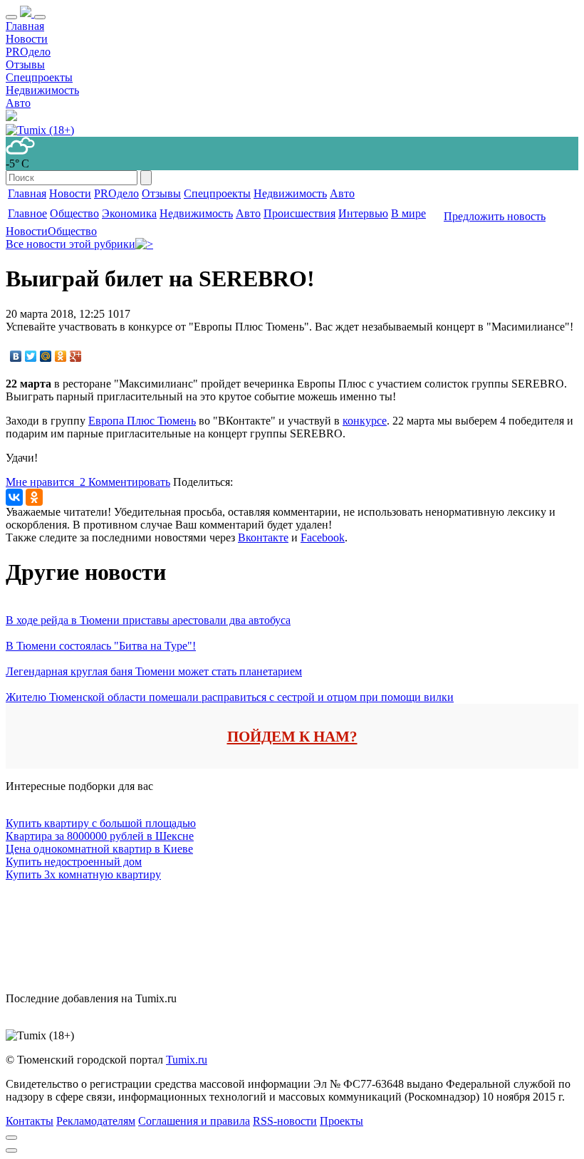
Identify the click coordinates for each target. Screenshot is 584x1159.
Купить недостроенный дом (74, 862)
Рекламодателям (95, 1121)
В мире (408, 213)
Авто (18, 103)
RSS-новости (285, 1121)
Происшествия (299, 213)
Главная (25, 26)
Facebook (323, 537)
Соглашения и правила (194, 1121)
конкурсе (365, 421)
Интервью (363, 213)
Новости (27, 39)
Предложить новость (495, 216)
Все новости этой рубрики (70, 244)
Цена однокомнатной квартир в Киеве (99, 849)
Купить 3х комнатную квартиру (83, 874)
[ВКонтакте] (16, 356)
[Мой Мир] (45, 356)
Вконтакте (263, 537)
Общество (74, 213)
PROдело (28, 52)
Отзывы (25, 64)
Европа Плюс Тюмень (142, 421)
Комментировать (129, 482)
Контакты (29, 1121)
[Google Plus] (75, 356)
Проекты (341, 1121)
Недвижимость (42, 90)
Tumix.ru (186, 1060)
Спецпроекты (39, 77)
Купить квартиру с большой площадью (101, 823)
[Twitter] (31, 356)
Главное (27, 213)
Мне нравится (45, 482)
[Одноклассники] (60, 356)
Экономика (129, 213)
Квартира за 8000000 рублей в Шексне (100, 836)
